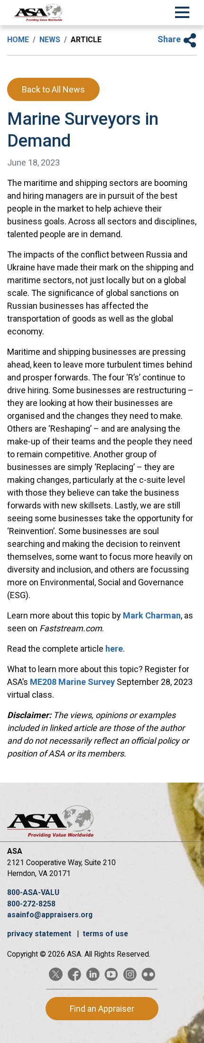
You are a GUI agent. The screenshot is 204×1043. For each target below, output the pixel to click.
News (49, 39)
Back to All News (53, 89)
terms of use (105, 933)
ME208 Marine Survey (72, 682)
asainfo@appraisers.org (50, 914)
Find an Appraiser (102, 1009)
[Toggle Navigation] (182, 11)
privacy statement (40, 933)
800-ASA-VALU (33, 892)
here (114, 649)
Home (18, 39)
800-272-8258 (31, 903)
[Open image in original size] (38, 12)
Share (170, 39)
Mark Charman (152, 615)
